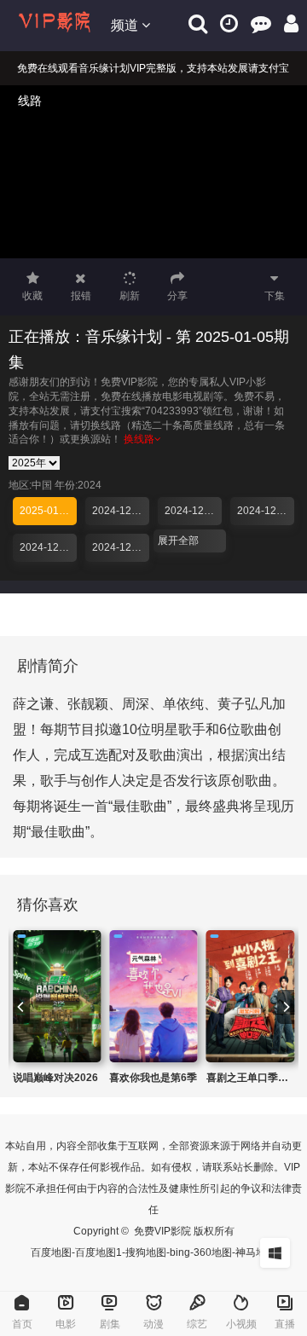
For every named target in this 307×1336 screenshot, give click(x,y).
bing (180, 1252)
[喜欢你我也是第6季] (153, 996)
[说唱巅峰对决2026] (57, 996)
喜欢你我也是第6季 (153, 1078)
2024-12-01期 (120, 547)
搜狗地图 (145, 1252)
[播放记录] (229, 23)
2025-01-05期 (48, 511)
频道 (126, 25)
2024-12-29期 (120, 511)
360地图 (213, 1252)
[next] (285, 1007)
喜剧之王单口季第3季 (255, 1078)
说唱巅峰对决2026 (55, 1078)
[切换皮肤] (275, 1253)
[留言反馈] (261, 23)
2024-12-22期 (193, 511)
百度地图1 (98, 1252)
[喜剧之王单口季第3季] (250, 996)
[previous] (21, 1007)
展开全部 (178, 541)
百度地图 (51, 1252)
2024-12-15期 (265, 511)
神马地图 (255, 1252)
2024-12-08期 (48, 547)
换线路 (139, 439)
